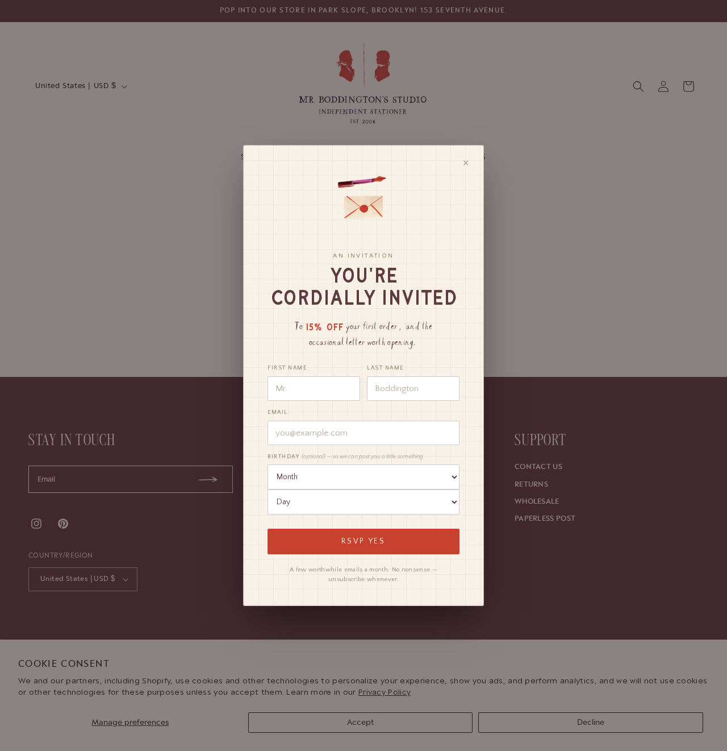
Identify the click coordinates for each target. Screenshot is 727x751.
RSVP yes (363, 541)
